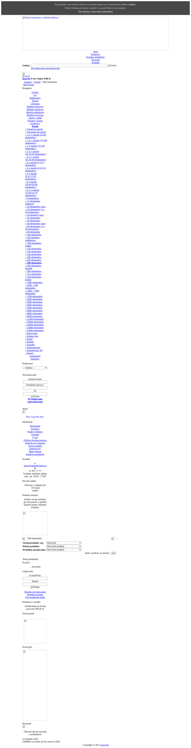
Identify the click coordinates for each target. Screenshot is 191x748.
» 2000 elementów (34, 299)
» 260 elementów (33, 260)
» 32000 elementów (34, 327)
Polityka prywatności (35, 443)
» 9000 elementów (34, 316)
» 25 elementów (32, 218)
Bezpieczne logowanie (35, 592)
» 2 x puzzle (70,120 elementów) (35, 147)
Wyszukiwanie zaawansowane (45, 68)
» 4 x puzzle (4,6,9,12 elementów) (35, 169)
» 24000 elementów (34, 325)
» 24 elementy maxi (34, 215)
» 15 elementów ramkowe (32, 202)
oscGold (104, 745)
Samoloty (35, 359)
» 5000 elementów (34, 307)
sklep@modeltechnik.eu (35, 465)
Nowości (95, 59)
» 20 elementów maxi (35, 206)
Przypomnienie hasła (35, 597)
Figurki (35, 92)
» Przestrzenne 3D (34, 350)
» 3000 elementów (34, 302)
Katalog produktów (95, 57)
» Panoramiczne (32, 347)
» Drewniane (31, 333)
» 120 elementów (33, 248)
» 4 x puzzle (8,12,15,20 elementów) (31, 176)
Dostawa (35, 429)
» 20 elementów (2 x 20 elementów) (35, 210)
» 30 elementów (32, 220)
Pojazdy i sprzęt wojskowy (35, 122)
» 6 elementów (32, 198)
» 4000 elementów (34, 305)
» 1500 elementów (34, 296)
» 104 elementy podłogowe (32, 239)
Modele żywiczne (35, 115)
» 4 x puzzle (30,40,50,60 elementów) (31, 184)
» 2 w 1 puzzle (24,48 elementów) (35, 136)
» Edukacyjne (31, 336)
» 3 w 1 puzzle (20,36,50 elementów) (35, 152)
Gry (35, 95)
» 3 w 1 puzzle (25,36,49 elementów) (35, 158)
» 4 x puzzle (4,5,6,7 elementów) (35, 163)
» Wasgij (29, 353)
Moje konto (28, 84)
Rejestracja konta (35, 594)
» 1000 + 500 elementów (31, 286)
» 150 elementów (33, 251)
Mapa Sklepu (35, 451)
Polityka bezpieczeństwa (35, 440)
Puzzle (37, 82)
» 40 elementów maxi (35, 223)
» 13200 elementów (34, 319)
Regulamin (35, 426)
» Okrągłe (30, 344)
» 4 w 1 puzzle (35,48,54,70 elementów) (32, 193)
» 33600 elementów (34, 330)
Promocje (95, 54)
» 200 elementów (33, 257)
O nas (35, 437)
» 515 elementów (33, 274)
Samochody (35, 356)
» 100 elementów (33, 234)
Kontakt (95, 62)
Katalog (28, 82)
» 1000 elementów (34, 282)
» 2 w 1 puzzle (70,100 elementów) (36, 141)
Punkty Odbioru (35, 431)
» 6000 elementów (34, 310)
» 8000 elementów (34, 313)
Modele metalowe (35, 109)
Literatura (35, 103)
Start (95, 51)
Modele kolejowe (35, 106)
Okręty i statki (35, 118)
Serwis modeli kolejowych (35, 447)
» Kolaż (29, 339)
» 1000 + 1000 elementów (32, 292)
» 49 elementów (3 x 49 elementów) (35, 227)
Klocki (35, 101)
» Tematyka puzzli (34, 129)
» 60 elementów (32, 232)
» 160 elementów (33, 254)
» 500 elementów (33, 271)
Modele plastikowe (35, 112)
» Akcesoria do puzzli (35, 132)
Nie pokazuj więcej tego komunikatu (95, 11)
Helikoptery (35, 98)
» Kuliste (29, 342)
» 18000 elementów (34, 322)
